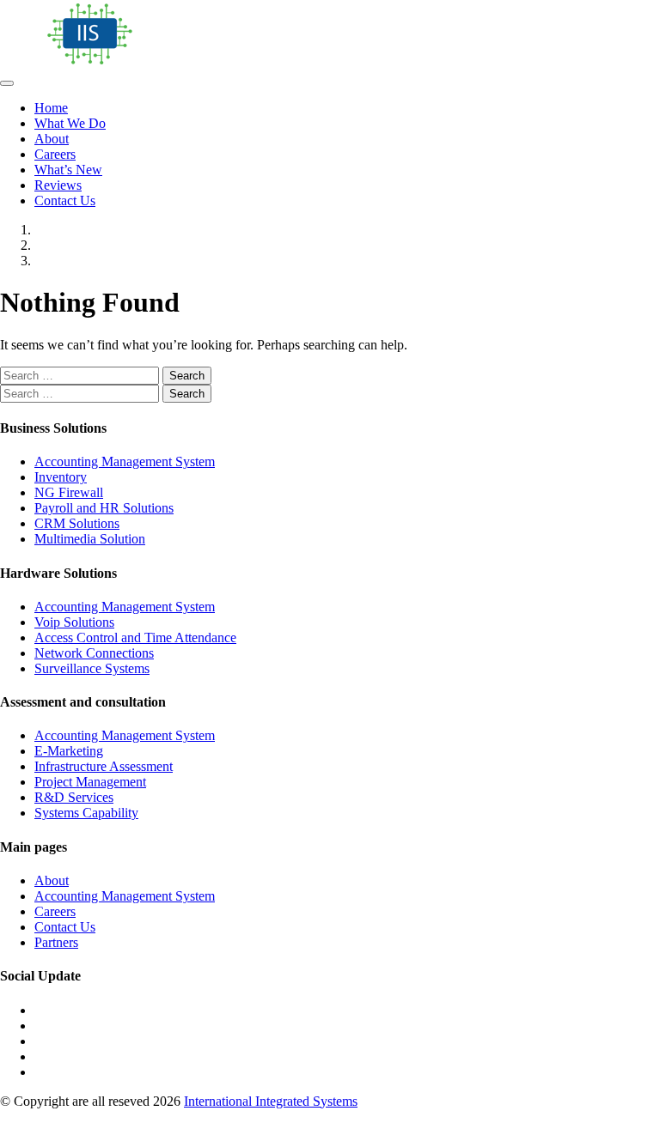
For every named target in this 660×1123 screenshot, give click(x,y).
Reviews (58, 185)
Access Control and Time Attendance (135, 637)
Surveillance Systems (92, 668)
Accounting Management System (124, 461)
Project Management (90, 781)
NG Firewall (68, 492)
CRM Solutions (76, 523)
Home (51, 107)
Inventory (60, 477)
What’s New (68, 169)
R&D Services (73, 797)
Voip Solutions (74, 622)
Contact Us (64, 200)
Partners (56, 942)
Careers (55, 154)
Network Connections (94, 653)
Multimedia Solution (89, 538)
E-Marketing (68, 751)
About (51, 138)
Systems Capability (86, 812)
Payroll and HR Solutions (104, 508)
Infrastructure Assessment (103, 766)
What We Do (70, 123)
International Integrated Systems (271, 1101)
